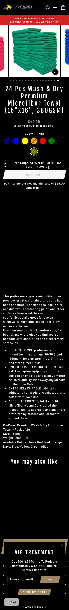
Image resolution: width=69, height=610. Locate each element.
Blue (16, 141)
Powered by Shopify (34, 606)
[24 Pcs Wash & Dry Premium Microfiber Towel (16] (5, 514)
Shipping (19, 125)
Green (51, 141)
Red (42, 141)
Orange (34, 141)
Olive (34, 151)
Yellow (25, 141)
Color (34, 133)
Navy (7, 141)
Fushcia (60, 141)
